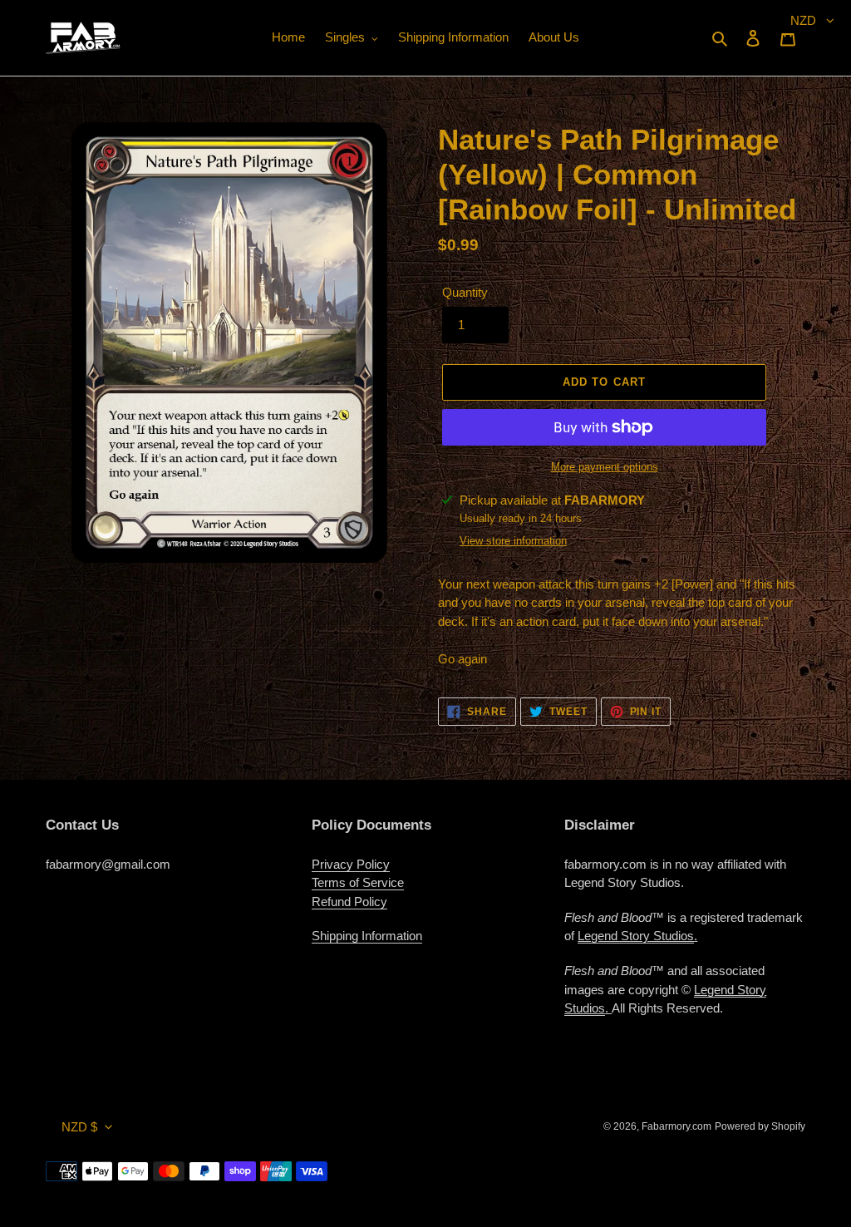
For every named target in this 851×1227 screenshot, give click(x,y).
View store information (513, 541)
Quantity (465, 292)
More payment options (604, 467)
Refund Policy (349, 901)
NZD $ (79, 1127)
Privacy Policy (351, 864)
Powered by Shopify (760, 1126)
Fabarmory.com (676, 1126)
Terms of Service (358, 882)
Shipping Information (367, 936)
